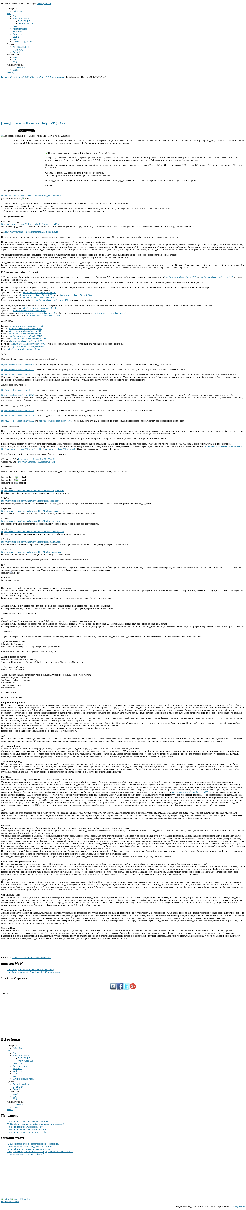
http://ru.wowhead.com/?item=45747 (17, 395)
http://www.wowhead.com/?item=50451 (19, 449)
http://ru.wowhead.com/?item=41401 (51, 300)
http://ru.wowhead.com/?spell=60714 (27, 346)
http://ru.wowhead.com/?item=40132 (37, 295)
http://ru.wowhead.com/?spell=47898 (25, 331)
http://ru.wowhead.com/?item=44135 (25, 328)
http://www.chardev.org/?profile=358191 (36, 462)
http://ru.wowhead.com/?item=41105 (17, 369)
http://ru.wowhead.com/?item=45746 (17, 364)
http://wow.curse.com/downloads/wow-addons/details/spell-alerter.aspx (33, 511)
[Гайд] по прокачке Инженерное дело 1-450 (28, 1121)
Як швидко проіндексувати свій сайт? (25, 1154)
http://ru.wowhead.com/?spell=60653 (24, 349)
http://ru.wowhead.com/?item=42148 (216, 277)
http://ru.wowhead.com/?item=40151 (39, 292)
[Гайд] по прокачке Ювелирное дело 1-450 (27, 1129)
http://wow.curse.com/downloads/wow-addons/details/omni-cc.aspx (31, 552)
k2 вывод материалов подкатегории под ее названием (33, 1144)
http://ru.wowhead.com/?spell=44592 (29, 338)
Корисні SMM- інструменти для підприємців (28, 1149)
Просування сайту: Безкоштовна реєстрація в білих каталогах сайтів (40, 1151)
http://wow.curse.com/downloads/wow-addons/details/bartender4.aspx (32, 531)
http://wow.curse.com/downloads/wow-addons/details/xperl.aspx (30, 501)
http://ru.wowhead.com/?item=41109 (17, 390)
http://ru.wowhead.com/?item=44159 (26, 326)
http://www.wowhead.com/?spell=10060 (190, 792)
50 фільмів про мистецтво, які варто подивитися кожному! (35, 1124)
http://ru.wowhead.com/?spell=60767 (25, 336)
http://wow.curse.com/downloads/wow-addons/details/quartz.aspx (30, 521)
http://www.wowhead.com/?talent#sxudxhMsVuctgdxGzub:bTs (30, 224)
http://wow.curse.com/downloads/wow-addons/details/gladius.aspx (31, 542)
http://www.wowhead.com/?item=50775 (57, 449)
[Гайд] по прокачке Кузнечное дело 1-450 (27, 1132)
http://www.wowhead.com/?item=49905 (223, 446)
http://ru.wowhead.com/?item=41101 (17, 410)
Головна (5, 77)
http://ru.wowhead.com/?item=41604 (26, 341)
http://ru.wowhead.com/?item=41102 (17, 374)
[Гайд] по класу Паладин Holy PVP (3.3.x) (33, 123)
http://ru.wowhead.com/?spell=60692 (24, 333)
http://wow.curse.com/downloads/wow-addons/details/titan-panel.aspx (32, 490)
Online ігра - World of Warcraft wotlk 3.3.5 (31, 957)
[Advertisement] (86, 98)
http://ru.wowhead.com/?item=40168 (109, 313)
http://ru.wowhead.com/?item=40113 (39, 308)
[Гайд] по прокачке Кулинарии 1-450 (25, 1127)
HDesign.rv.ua (44, 3)
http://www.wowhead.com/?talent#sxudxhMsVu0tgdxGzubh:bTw (31, 195)
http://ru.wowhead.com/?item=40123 (181, 277)
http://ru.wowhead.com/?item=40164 (75, 295)
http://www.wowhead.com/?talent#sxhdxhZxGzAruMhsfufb (30, 232)
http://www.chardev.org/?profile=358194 (36, 459)
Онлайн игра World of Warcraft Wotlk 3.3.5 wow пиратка (37, 77)
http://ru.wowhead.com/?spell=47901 (28, 344)
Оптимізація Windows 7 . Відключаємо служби (29, 1146)
